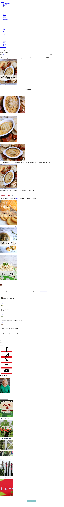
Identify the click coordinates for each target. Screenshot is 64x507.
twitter (43, 291)
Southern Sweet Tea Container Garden (6, 418)
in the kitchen (1, 50)
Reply (2, 303)
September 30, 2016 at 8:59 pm (5, 300)
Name (1, 340)
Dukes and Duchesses (3, 47)
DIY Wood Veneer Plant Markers (5, 438)
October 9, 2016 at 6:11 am (4, 326)
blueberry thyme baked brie (4, 226)
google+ (41, 291)
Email (1, 342)
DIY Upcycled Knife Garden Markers (6, 477)
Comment (1, 338)
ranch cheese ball (17, 198)
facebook (45, 291)
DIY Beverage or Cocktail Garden (5, 497)
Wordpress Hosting (11, 505)
